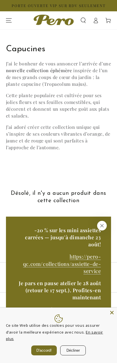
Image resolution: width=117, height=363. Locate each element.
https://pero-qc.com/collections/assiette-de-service (62, 263)
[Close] (112, 312)
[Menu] (9, 20)
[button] (83, 20)
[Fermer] (102, 225)
